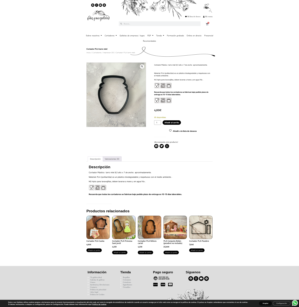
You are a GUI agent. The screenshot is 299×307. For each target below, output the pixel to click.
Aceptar (265, 303)
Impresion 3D (108, 52)
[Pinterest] (104, 5)
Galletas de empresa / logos (132, 35)
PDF (149, 35)
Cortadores (109, 35)
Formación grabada (175, 35)
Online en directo (194, 35)
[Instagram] (96, 5)
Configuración (281, 303)
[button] (142, 66)
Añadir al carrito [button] (94, 250)
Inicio (88, 52)
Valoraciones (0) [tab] (112, 159)
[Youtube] (100, 5)
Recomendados (149, 40)
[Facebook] (92, 5)
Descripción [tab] (95, 159)
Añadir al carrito (171, 122)
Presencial (208, 35)
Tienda (159, 35)
